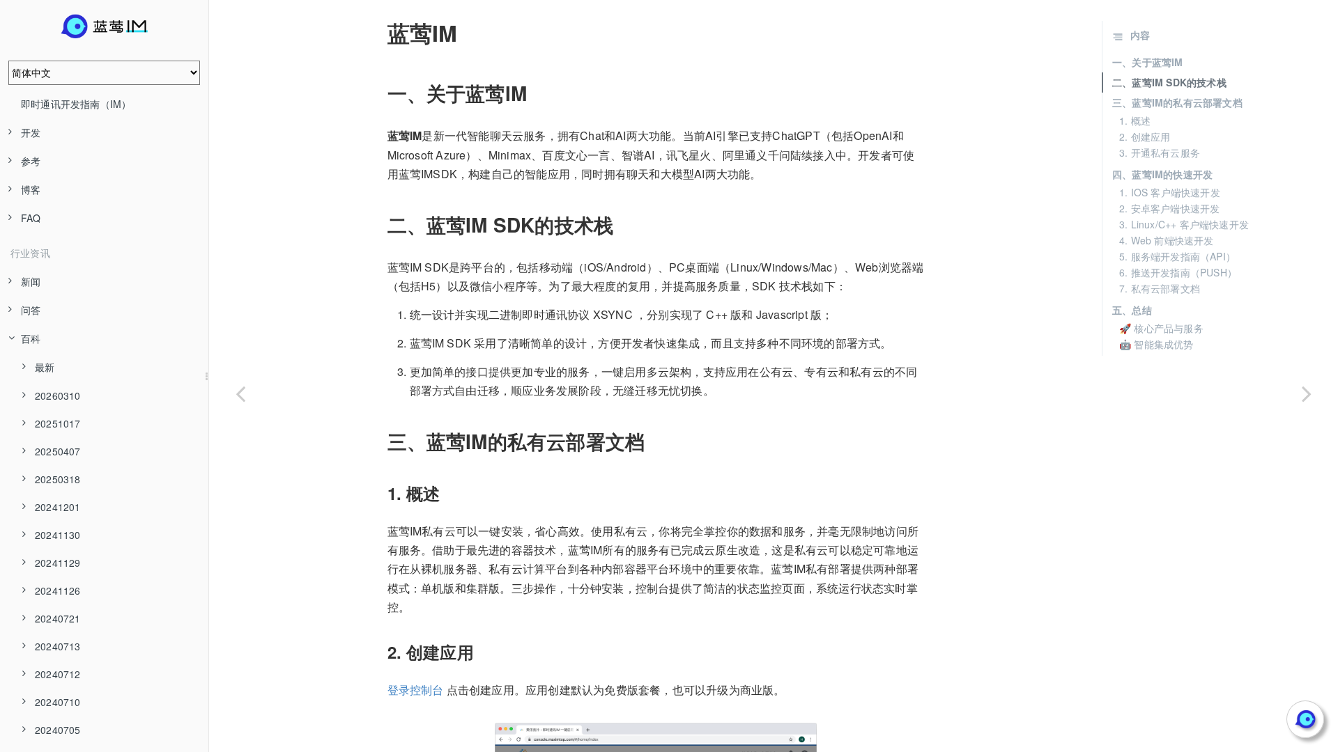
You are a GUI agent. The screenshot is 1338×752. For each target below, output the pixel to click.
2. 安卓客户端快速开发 (1169, 208)
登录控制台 (415, 690)
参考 (30, 161)
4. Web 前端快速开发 (1166, 240)
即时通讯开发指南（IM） (76, 104)
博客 (30, 189)
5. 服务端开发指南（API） (1177, 256)
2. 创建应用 (1144, 136)
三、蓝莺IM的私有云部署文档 (1177, 102)
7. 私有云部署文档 (1159, 288)
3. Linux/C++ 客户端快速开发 (1184, 224)
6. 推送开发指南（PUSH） (1178, 272)
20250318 (58, 479)
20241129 (58, 563)
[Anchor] (377, 33)
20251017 (58, 423)
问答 (30, 310)
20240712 (58, 674)
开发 (30, 132)
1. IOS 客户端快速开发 (1169, 192)
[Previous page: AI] (240, 393)
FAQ (31, 218)
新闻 (30, 281)
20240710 (58, 702)
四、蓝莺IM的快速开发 (1162, 174)
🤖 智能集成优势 (1156, 344)
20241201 (58, 507)
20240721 (58, 618)
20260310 (58, 395)
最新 (44, 367)
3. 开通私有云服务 (1159, 152)
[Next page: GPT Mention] (1306, 393)
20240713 (58, 646)
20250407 (58, 451)
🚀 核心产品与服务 (1161, 328)
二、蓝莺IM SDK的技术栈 (1169, 82)
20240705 (58, 730)
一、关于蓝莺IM (1147, 62)
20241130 (58, 535)
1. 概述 (1135, 120)
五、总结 (1132, 310)
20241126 (58, 590)
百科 (30, 338)
